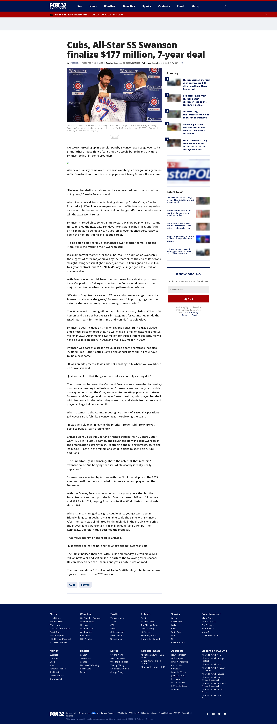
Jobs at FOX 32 (178, 675)
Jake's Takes (207, 618)
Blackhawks (176, 621)
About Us (177, 650)
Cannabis (84, 661)
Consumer (54, 658)
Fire (173, 635)
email (225, 714)
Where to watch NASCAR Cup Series (213, 669)
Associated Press (89, 63)
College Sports (178, 642)
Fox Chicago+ (208, 625)
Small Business (57, 675)
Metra (113, 628)
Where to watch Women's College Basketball (214, 684)
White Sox (176, 632)
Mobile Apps (177, 658)
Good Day (54, 632)
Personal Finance (58, 668)
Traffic (114, 614)
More (195, 6)
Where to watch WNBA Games (212, 690)
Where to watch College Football (213, 659)
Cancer (83, 654)
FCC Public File (178, 682)
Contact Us (176, 665)
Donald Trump (147, 628)
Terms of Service (190, 315)
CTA (112, 625)
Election (144, 618)
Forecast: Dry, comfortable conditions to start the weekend (196, 114)
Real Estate (55, 672)
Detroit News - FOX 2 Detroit (151, 662)
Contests (175, 668)
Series (114, 650)
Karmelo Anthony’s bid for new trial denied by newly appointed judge (179, 212)
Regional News (150, 650)
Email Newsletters (179, 661)
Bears (174, 618)
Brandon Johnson (149, 635)
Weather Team (87, 628)
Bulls (173, 625)
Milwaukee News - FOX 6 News (152, 656)
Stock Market (56, 679)
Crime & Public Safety (60, 628)
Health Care (85, 668)
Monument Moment (119, 668)
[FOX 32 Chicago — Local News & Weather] (59, 6)
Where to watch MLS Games (211, 696)
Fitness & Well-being (89, 665)
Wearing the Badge (119, 661)
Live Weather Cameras (90, 618)
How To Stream (178, 654)
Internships (176, 679)
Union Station (116, 639)
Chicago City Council (150, 639)
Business (54, 654)
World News (55, 625)
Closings (84, 625)
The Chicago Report (150, 625)
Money (54, 650)
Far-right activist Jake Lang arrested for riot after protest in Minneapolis (180, 199)
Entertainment (211, 614)
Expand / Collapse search (225, 6)
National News (56, 621)
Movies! (205, 632)
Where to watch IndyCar (213, 673)
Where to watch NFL (211, 654)
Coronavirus (85, 658)
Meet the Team (178, 672)
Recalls (83, 672)
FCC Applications (179, 686)
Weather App (86, 632)
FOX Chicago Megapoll (60, 639)
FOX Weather (86, 639)
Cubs (101, 63)
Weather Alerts (87, 621)
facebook (207, 714)
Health (84, 650)
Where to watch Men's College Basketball (212, 678)
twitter (219, 714)
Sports (85, 584)
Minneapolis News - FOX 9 (153, 667)
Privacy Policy (191, 312)
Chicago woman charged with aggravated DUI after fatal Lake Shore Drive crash (180, 251)
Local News (55, 618)
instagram (213, 714)
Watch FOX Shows (210, 635)
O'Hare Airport (117, 632)
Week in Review (117, 658)
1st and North (116, 654)
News (53, 614)
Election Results (148, 621)
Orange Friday (116, 672)
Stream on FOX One (214, 650)
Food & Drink (208, 628)
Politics (145, 614)
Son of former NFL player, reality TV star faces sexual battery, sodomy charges (179, 225)
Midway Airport (117, 635)
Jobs (52, 665)
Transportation (117, 618)
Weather (85, 614)
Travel (113, 621)
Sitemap (175, 689)
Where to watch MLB (211, 664)
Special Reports (57, 635)
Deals (52, 661)
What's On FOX (209, 621)
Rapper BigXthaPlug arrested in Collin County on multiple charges (180, 238)
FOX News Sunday (58, 642)
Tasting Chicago (117, 665)
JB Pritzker (145, 632)
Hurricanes (85, 635)
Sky (172, 639)
